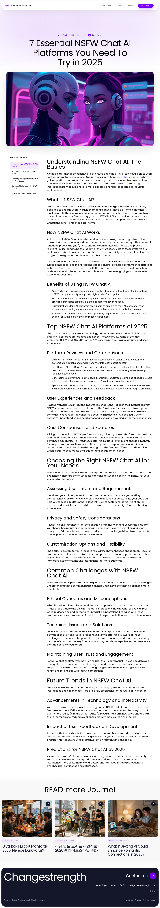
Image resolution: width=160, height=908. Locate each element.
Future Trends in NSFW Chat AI (24, 193)
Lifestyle (62, 35)
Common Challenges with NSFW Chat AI (24, 187)
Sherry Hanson (97, 35)
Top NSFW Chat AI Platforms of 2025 (24, 172)
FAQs (122, 885)
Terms (146, 900)
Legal (153, 900)
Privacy (138, 900)
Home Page (101, 885)
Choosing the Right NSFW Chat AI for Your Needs (25, 180)
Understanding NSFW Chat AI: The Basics (25, 165)
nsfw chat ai (123, 177)
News (113, 885)
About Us (129, 900)
